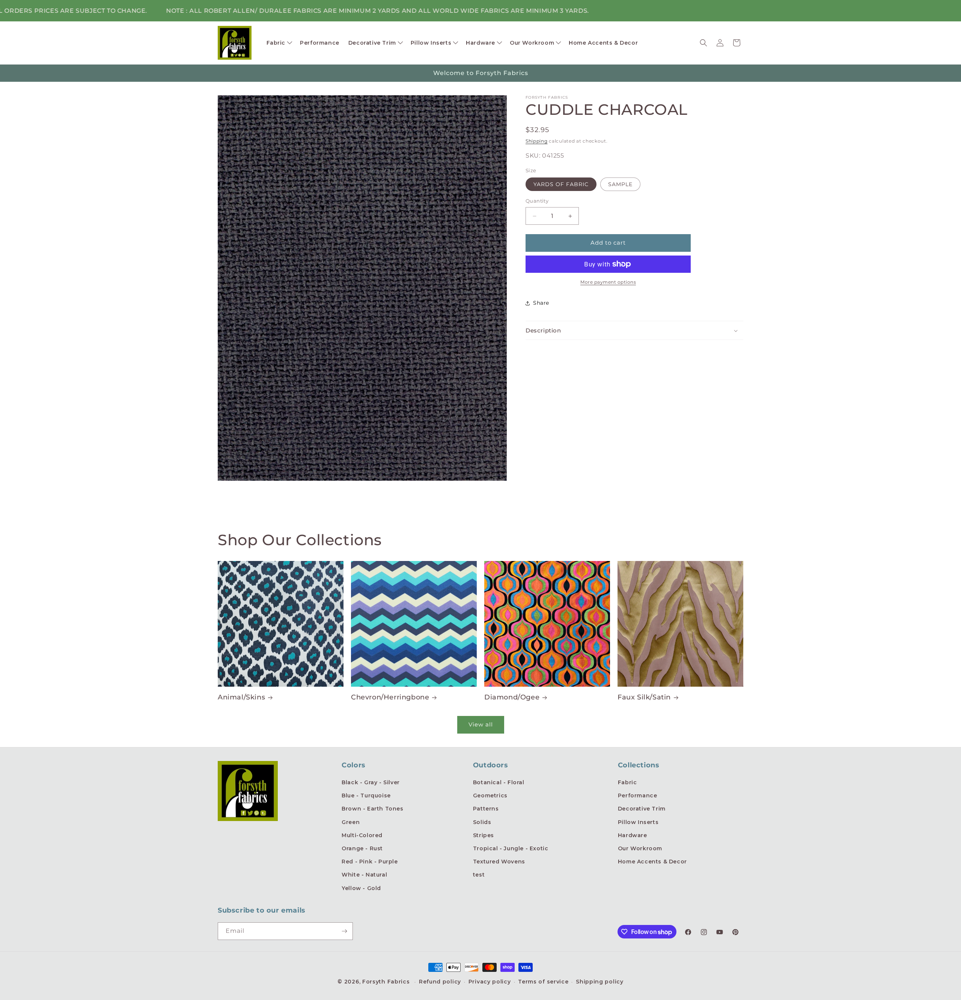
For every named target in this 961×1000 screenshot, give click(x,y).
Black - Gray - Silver (371, 782)
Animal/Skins (241, 697)
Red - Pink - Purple (370, 861)
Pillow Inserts (638, 822)
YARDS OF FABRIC (561, 184)
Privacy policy (489, 981)
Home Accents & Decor (652, 861)
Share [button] (541, 303)
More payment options (608, 282)
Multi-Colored (362, 835)
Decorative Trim (642, 808)
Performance (637, 795)
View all (480, 724)
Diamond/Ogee (511, 697)
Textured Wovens (499, 861)
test (479, 874)
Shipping (537, 141)
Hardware (632, 835)
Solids (482, 822)
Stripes (483, 835)
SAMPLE (620, 184)
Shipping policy (600, 981)
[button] (279, 43)
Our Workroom (640, 848)
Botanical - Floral (498, 782)
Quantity (537, 201)
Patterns (486, 808)
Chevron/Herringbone (390, 697)
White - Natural (364, 874)
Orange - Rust (362, 848)
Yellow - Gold (361, 888)
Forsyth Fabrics (386, 981)
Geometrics (490, 795)
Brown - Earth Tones (372, 808)
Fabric (627, 782)
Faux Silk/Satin (644, 697)
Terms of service (543, 981)
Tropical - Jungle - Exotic (510, 848)
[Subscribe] (344, 931)
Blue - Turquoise (366, 795)
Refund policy (440, 981)
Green (351, 822)
